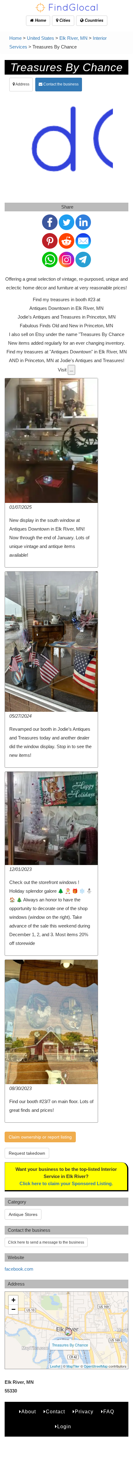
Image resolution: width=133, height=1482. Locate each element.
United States (40, 38)
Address (22, 84)
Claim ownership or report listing (40, 1137)
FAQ (108, 1411)
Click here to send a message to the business (46, 1242)
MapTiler (72, 1366)
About (28, 1411)
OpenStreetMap (96, 1366)
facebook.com (19, 1269)
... (71, 369)
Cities (64, 20)
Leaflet (55, 1366)
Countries (93, 20)
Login (64, 1426)
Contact (55, 1411)
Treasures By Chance (70, 1344)
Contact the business (60, 84)
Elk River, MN (73, 38)
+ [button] (13, 1300)
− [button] (13, 1309)
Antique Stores (23, 1214)
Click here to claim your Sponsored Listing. (66, 1183)
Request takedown (27, 1153)
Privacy (84, 1411)
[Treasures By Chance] (68, 1332)
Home (40, 20)
